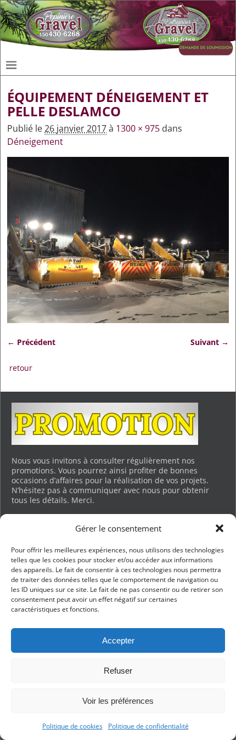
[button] (219, 528)
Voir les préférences (118, 700)
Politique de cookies (72, 726)
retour (20, 368)
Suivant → (209, 342)
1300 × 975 (138, 128)
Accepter (118, 640)
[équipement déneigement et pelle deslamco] (118, 240)
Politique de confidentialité (148, 726)
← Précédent (31, 342)
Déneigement (35, 141)
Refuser (118, 670)
